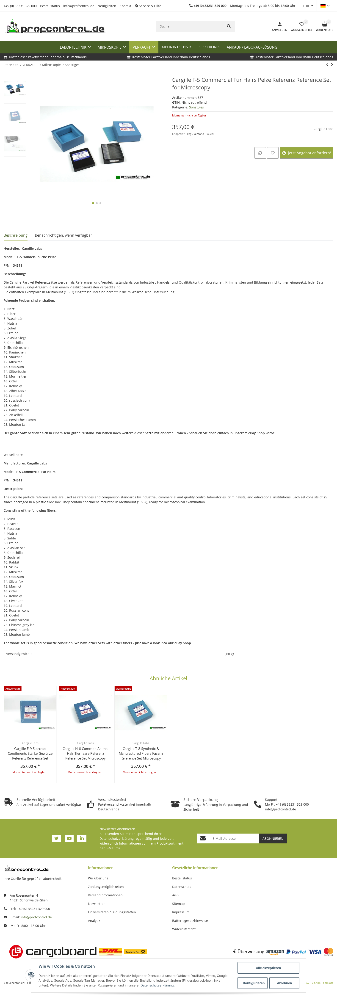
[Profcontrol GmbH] (55, 26)
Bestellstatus (50, 6)
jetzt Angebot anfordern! (309, 152)
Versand (199, 134)
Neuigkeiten (107, 6)
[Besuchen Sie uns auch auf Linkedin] (81, 838)
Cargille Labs (323, 129)
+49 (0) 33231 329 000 (20, 6)
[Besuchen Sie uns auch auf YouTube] (69, 838)
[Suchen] (229, 26)
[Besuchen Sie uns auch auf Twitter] (56, 838)
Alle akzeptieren (268, 968)
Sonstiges (196, 107)
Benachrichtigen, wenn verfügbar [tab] (63, 235)
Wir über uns (98, 878)
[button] (150, 5)
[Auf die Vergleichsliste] (260, 153)
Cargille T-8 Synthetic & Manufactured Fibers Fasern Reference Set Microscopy (141, 753)
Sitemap (178, 903)
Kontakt (125, 6)
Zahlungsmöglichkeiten (106, 886)
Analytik (94, 920)
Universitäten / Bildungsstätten (112, 912)
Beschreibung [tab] (16, 235)
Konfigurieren (254, 983)
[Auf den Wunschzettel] (273, 153)
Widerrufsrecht (184, 929)
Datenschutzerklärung (116, 838)
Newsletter (96, 903)
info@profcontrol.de (78, 6)
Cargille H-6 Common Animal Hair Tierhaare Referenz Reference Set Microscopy (85, 753)
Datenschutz (181, 886)
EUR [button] (306, 6)
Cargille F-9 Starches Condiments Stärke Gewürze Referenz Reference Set (30, 753)
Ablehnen (284, 983)
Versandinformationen (105, 895)
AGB (175, 895)
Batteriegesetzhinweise (190, 920)
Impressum (181, 912)
